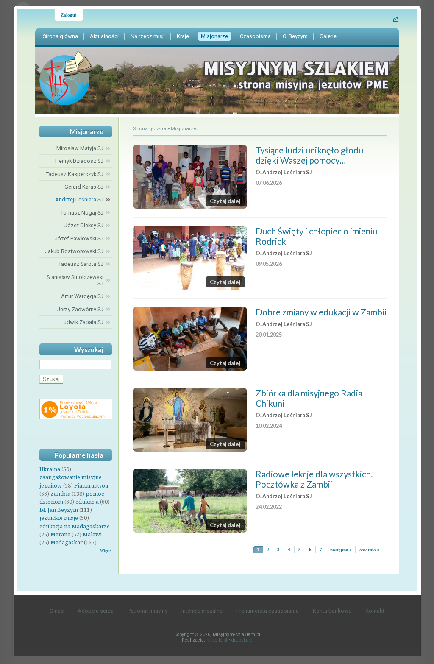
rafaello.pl (216, 640)
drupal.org (242, 640)
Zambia (60, 493)
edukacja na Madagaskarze (74, 526)
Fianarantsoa (91, 485)
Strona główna (149, 128)
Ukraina (49, 469)
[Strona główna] (396, 19)
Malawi (92, 534)
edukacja (87, 501)
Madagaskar (66, 542)
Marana (60, 534)
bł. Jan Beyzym (58, 509)
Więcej (106, 550)
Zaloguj (69, 14)
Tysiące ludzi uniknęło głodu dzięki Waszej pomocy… (309, 155)
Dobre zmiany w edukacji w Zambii (321, 312)
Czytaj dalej (225, 201)
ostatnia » (369, 549)
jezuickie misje (58, 518)
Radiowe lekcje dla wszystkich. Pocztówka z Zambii (314, 479)
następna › (340, 549)
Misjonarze (183, 128)
